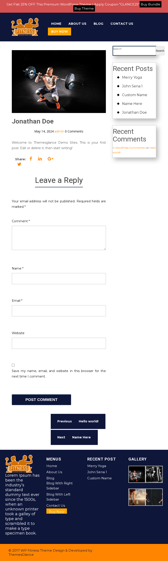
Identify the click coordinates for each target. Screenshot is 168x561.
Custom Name (134, 95)
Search (117, 48)
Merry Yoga (132, 77)
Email (17, 301)
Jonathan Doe (134, 112)
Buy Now (59, 32)
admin (59, 131)
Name (17, 268)
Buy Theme (84, 8)
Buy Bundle (150, 4)
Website (18, 333)
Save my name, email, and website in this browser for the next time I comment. (59, 373)
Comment (21, 221)
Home (56, 24)
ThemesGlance (21, 554)
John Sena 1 (132, 86)
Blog (98, 24)
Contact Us (121, 24)
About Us (77, 24)
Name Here (132, 104)
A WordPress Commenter (129, 147)
